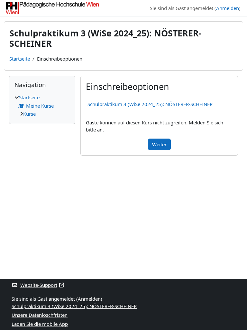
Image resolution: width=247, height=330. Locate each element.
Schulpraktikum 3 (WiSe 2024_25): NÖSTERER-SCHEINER (150, 104)
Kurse (29, 114)
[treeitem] (42, 106)
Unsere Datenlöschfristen (40, 315)
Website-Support (38, 285)
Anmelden (227, 8)
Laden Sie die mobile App (40, 324)
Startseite (19, 58)
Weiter (159, 144)
